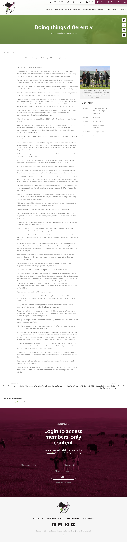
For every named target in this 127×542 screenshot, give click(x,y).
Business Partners (55, 518)
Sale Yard (101, 9)
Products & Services (89, 9)
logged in (16, 402)
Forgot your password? (63, 482)
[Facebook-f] (53, 524)
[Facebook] (124, 20)
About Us (49, 9)
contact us (51, 453)
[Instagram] (124, 25)
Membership (59, 9)
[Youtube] (124, 35)
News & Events (111, 9)
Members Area (73, 518)
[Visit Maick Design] (63, 535)
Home (52, 33)
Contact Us (122, 9)
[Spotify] (124, 30)
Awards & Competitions (72, 9)
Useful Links (88, 518)
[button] (124, 2)
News (58, 33)
